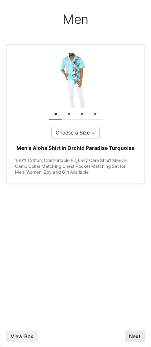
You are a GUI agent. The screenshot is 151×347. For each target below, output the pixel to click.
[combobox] (75, 133)
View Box (22, 336)
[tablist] (75, 114)
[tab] (55, 114)
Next (134, 336)
